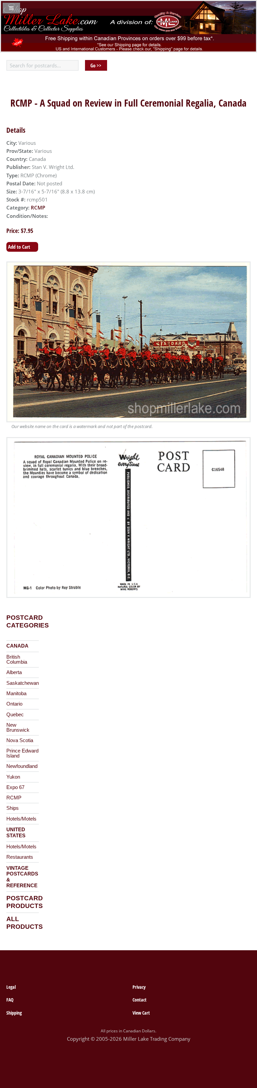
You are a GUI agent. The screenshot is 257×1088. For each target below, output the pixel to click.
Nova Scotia (19, 740)
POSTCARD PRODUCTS (24, 902)
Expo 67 (15, 787)
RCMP (38, 207)
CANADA (17, 646)
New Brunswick (17, 727)
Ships (12, 808)
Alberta (14, 672)
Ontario (14, 704)
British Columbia (16, 659)
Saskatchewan (22, 683)
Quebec (15, 714)
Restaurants (19, 857)
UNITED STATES (15, 832)
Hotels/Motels (21, 819)
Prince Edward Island (22, 753)
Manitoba (16, 693)
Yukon (13, 777)
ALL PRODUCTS (24, 922)
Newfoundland (21, 766)
